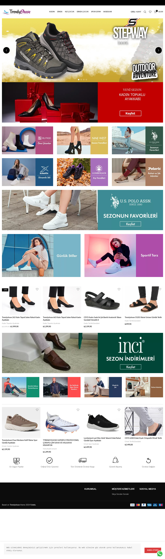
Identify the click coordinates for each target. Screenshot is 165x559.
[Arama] (145, 11)
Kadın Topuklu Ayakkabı (10, 323)
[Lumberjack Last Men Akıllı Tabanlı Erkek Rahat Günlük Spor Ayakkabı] (103, 421)
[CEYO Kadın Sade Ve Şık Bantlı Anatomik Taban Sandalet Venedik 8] (103, 300)
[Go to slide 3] (83, 79)
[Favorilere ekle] (37, 289)
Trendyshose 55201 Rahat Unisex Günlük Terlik (143, 317)
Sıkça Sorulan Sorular (120, 494)
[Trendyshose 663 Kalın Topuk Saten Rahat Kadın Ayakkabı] (62, 300)
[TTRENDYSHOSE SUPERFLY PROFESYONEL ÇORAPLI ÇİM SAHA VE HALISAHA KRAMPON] (62, 422)
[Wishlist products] (150, 11)
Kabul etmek (153, 550)
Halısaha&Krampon (50, 449)
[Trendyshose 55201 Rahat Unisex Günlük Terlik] (144, 300)
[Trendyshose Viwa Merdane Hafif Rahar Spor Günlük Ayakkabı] (21, 422)
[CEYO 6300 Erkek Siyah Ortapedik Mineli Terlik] (144, 421)
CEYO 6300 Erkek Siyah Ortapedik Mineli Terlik (143, 438)
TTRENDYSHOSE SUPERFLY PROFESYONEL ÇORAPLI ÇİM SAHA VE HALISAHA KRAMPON (61, 442)
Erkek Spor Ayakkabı (91, 444)
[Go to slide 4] (86, 79)
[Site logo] (16, 12)
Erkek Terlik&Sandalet (133, 442)
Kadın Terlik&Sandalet (92, 323)
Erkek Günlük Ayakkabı (10, 446)
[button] (6, 50)
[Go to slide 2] (81, 79)
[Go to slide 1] (78, 79)
